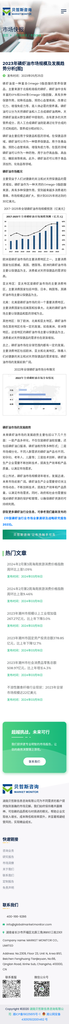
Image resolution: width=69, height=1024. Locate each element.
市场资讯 (21, 35)
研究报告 (8, 857)
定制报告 (8, 881)
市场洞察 (8, 863)
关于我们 (8, 869)
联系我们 (34, 761)
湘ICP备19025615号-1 (26, 1014)
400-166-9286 (16, 917)
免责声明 (8, 888)
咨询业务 (8, 851)
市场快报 (36, 35)
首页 (5, 35)
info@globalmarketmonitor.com (29, 924)
